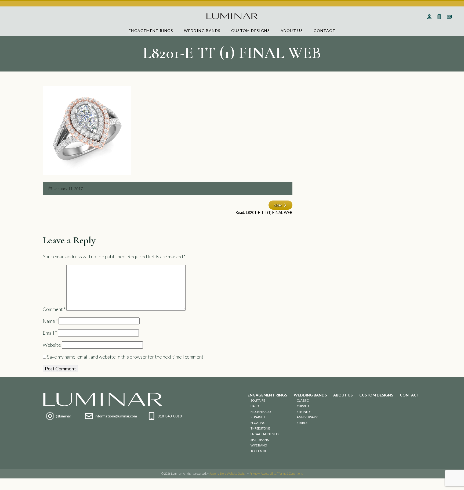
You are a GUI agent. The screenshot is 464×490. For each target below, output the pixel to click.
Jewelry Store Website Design (228, 473)
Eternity (304, 411)
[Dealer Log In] (429, 16)
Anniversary (307, 417)
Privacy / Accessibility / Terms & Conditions (276, 473)
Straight (258, 417)
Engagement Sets (265, 434)
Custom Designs (250, 30)
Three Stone (260, 428)
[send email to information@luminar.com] (449, 16)
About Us (292, 30)
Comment (54, 309)
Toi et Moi (258, 451)
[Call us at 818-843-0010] (439, 16)
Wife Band (259, 445)
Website (52, 345)
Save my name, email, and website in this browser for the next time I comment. (126, 357)
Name (50, 321)
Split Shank (260, 439)
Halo (255, 406)
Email (50, 333)
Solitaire (258, 400)
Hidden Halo (261, 411)
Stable (302, 422)
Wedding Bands (202, 30)
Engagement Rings (151, 30)
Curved (303, 406)
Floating (258, 422)
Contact (324, 30)
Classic (303, 400)
